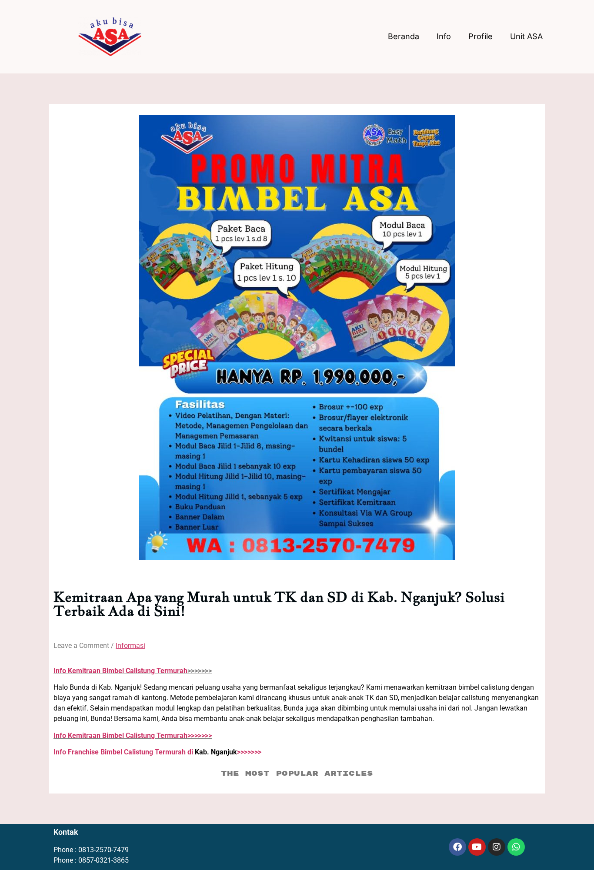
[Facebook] (457, 847)
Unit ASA (526, 36)
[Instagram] (496, 847)
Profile (480, 36)
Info (444, 36)
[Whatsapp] (516, 847)
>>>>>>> (132, 735)
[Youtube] (477, 847)
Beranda (403, 36)
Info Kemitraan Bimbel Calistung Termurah (120, 671)
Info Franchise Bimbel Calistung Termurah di (124, 752)
